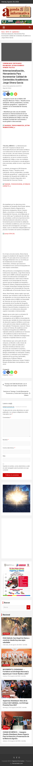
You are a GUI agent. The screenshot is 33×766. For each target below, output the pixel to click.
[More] (15, 94)
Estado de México (18, 65)
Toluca (11, 375)
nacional (6, 633)
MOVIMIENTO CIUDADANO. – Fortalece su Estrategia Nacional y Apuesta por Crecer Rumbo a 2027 (16, 671)
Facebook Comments (21, 406)
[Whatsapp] (11, 94)
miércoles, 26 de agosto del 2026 (12, 644)
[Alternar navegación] (3, 27)
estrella (25, 644)
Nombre (6, 440)
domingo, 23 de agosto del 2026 (12, 707)
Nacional (6, 615)
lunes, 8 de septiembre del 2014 (12, 86)
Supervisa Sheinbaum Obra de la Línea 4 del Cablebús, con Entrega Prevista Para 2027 (15, 703)
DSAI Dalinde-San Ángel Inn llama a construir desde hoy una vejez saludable (16, 640)
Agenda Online (7, 88)
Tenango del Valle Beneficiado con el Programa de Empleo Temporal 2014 (16, 385)
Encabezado (7, 65)
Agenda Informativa (18, 761)
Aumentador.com (17, 763)
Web (4, 456)
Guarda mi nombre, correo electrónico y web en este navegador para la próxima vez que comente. (16, 468)
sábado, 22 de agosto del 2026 (11, 741)
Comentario (7, 417)
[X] (8, 94)
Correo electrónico (9, 448)
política (12, 67)
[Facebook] (4, 94)
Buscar (28, 607)
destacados (17, 63)
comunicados (7, 63)
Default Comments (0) (8, 406)
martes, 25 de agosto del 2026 (11, 676)
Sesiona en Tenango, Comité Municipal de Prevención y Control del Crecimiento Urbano (15, 393)
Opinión (5, 67)
